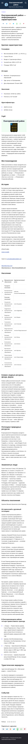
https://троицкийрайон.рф (19, 267)
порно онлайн (5, 252)
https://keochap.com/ (6, 265)
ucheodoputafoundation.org (14, 259)
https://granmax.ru (6, 267)
